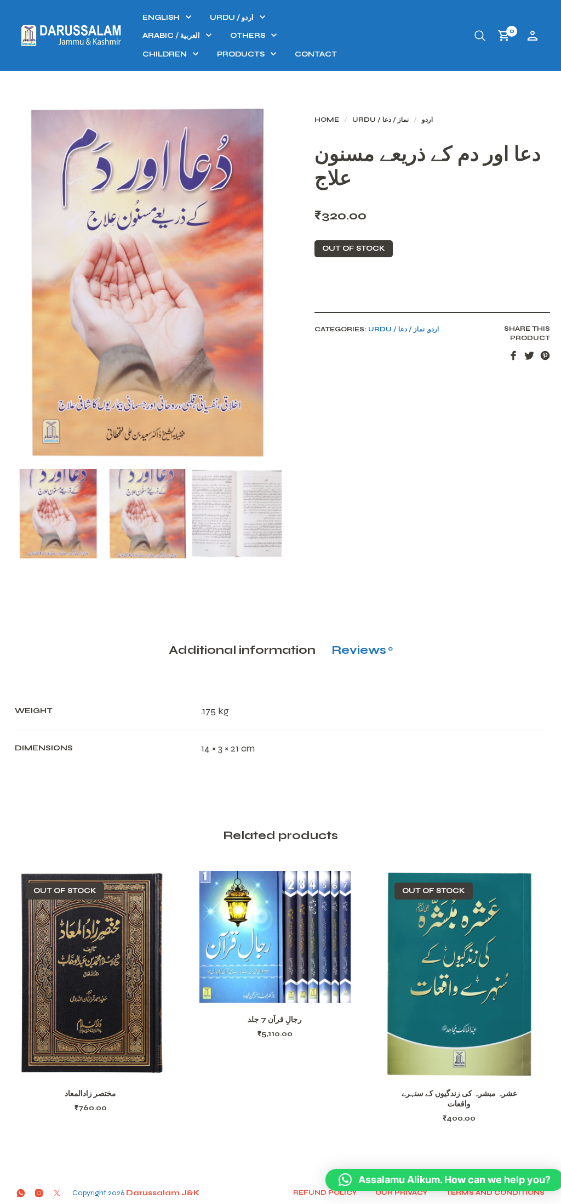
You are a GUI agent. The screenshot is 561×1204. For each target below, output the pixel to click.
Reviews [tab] (362, 650)
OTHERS (247, 35)
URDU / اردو (232, 17)
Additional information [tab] (242, 650)
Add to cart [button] (289, 990)
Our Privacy (401, 1192)
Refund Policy (325, 1192)
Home (326, 119)
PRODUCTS (241, 54)
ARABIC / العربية (171, 35)
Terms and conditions (495, 1192)
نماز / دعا (395, 119)
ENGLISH (161, 17)
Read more (104, 1064)
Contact (316, 54)
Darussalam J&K (162, 1192)
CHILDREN (164, 54)
